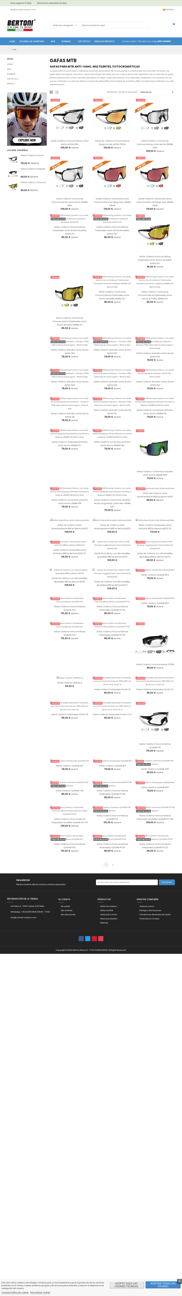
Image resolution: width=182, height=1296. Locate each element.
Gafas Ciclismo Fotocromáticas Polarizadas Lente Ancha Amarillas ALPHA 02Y (112, 230)
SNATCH (11, 83)
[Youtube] (94, 938)
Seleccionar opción (152, 570)
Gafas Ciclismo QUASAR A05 (155, 769)
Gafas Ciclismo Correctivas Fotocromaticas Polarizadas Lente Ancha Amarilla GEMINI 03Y (155, 295)
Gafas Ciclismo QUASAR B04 (155, 574)
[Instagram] (100, 938)
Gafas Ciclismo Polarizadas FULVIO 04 (154, 689)
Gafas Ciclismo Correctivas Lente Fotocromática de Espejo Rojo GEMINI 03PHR (112, 202)
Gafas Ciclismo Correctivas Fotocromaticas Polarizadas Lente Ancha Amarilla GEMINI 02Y (112, 295)
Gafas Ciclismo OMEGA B (69, 682)
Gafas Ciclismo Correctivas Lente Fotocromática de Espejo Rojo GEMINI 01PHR (155, 202)
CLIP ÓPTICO (12, 78)
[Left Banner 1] (27, 90)
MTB (9, 69)
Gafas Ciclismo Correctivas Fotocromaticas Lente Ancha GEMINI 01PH (155, 144)
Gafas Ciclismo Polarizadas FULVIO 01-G (112, 714)
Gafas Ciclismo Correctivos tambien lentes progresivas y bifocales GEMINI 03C (112, 503)
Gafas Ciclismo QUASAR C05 (70, 790)
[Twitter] (87, 938)
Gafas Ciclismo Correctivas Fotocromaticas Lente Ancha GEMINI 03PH (70, 202)
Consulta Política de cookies (15, 1292)
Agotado (66, 222)
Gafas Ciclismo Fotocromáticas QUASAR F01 (42, 155)
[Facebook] (81, 938)
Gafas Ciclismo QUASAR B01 (112, 765)
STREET (10, 64)
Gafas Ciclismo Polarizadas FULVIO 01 (112, 689)
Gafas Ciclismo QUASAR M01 (155, 787)
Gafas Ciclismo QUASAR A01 (69, 765)
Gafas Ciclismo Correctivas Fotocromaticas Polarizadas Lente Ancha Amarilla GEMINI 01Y (69, 321)
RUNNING (11, 74)
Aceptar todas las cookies (163, 1285)
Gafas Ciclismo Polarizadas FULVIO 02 (69, 714)
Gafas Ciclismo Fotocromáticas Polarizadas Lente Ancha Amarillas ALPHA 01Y (69, 230)
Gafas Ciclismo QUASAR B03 (155, 603)
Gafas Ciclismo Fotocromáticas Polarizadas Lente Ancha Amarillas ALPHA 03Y (155, 260)
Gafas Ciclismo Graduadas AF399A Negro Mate (44, 168)
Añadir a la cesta (66, 136)
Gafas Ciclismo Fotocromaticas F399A (155, 664)
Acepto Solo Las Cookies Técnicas (126, 1285)
